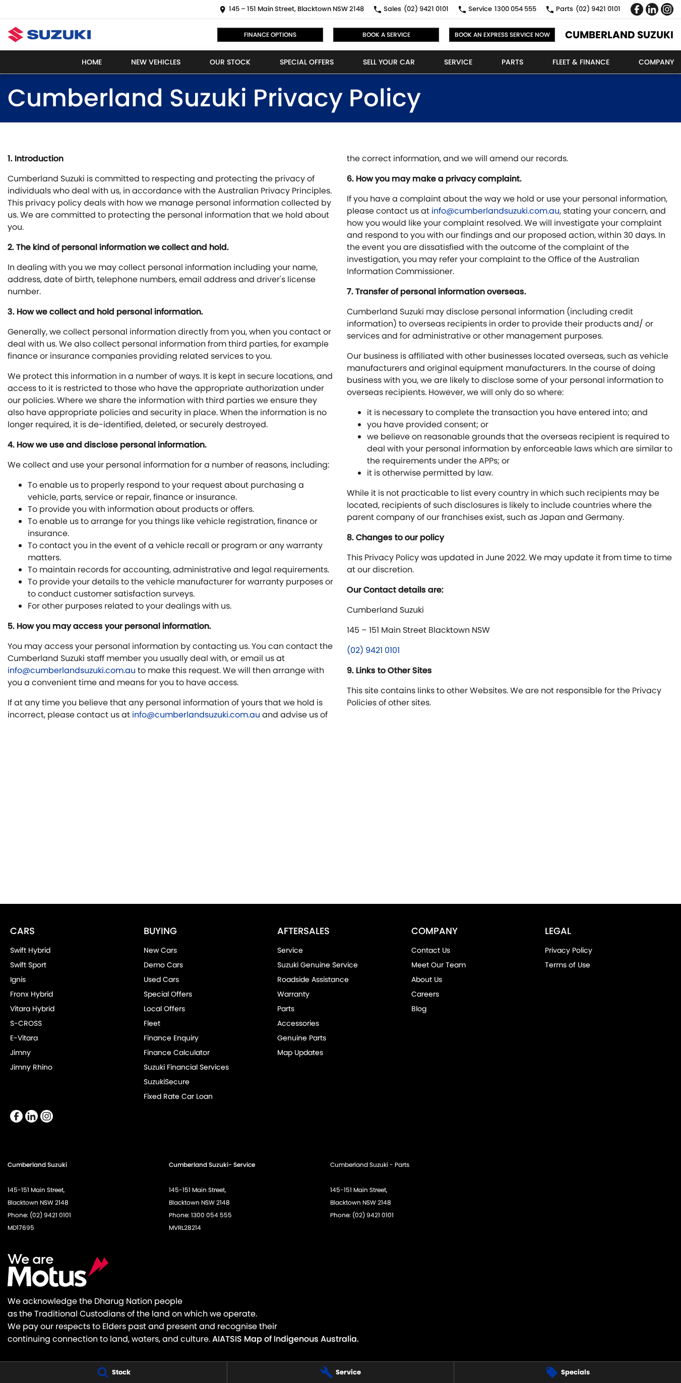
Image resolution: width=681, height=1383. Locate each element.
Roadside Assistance (313, 979)
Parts (512, 62)
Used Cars (161, 979)
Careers (425, 994)
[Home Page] (49, 34)
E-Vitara (24, 1038)
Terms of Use (567, 965)
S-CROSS (26, 1023)
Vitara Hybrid (32, 1009)
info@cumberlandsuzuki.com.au (72, 670)
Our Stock (230, 62)
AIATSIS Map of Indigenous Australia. (285, 1339)
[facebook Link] (637, 9)
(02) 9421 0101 (373, 650)
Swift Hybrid (30, 950)
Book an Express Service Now (502, 34)
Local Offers (164, 1009)
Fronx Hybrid (31, 994)
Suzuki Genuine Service (317, 965)
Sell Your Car (389, 62)
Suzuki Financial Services (186, 1067)
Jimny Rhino (31, 1067)
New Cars (160, 950)
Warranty (293, 994)
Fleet (152, 1023)
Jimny (20, 1052)
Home (92, 62)
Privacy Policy (568, 950)
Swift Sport (28, 965)
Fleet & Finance (580, 62)
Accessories (298, 1023)
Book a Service (386, 34)
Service (458, 62)
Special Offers (307, 62)
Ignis (18, 979)
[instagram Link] (667, 9)
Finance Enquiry (171, 1038)
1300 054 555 (211, 1215)
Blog (418, 1009)
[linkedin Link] (652, 9)
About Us (426, 979)
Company (656, 62)
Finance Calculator (177, 1052)
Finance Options (270, 34)
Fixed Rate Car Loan (178, 1096)
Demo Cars (163, 965)
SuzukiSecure (167, 1082)
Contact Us (430, 950)
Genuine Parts (301, 1038)
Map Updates (300, 1052)
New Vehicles (155, 62)
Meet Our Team (438, 965)
